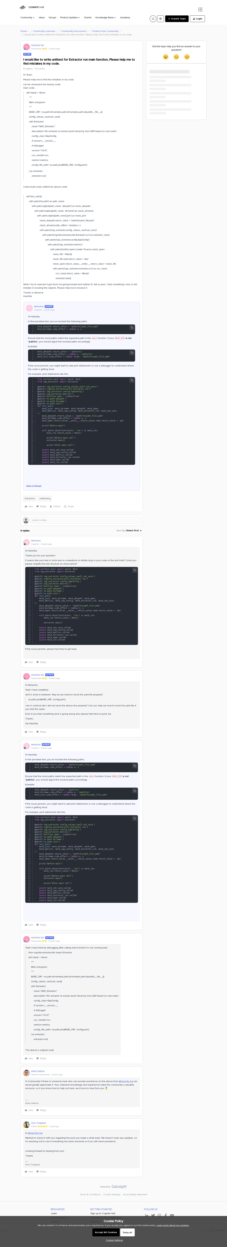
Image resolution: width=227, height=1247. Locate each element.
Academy (125, 17)
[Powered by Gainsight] (113, 1187)
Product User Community (105, 31)
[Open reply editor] (82, 520)
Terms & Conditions (90, 1194)
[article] (81, 602)
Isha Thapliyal (38, 1123)
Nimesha (38, 306)
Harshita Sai (37, 45)
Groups (52, 17)
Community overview (44, 31)
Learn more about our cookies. (173, 1225)
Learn (54, 1213)
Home (23, 31)
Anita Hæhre (38, 1071)
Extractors (30, 498)
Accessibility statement (135, 1194)
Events (88, 17)
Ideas (42, 17)
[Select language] (160, 18)
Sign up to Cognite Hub (102, 1213)
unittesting (44, 498)
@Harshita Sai (126, 1081)
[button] (177, 18)
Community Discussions (73, 31)
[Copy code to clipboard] (131, 327)
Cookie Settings (111, 1194)
